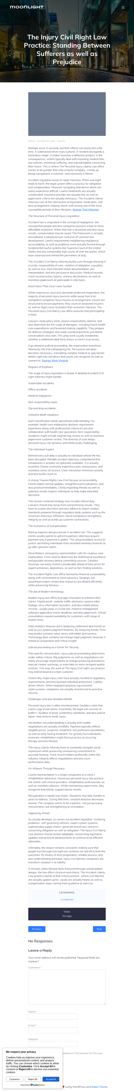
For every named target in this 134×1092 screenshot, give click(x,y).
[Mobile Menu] (123, 7)
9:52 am (61, 141)
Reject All (32, 1079)
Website (33, 1039)
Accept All (51, 1079)
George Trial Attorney (86, 209)
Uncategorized (66, 899)
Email (32, 1025)
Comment (35, 967)
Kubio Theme (99, 1086)
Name (32, 1011)
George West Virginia (55, 360)
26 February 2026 (46, 141)
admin (31, 141)
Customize (14, 1079)
